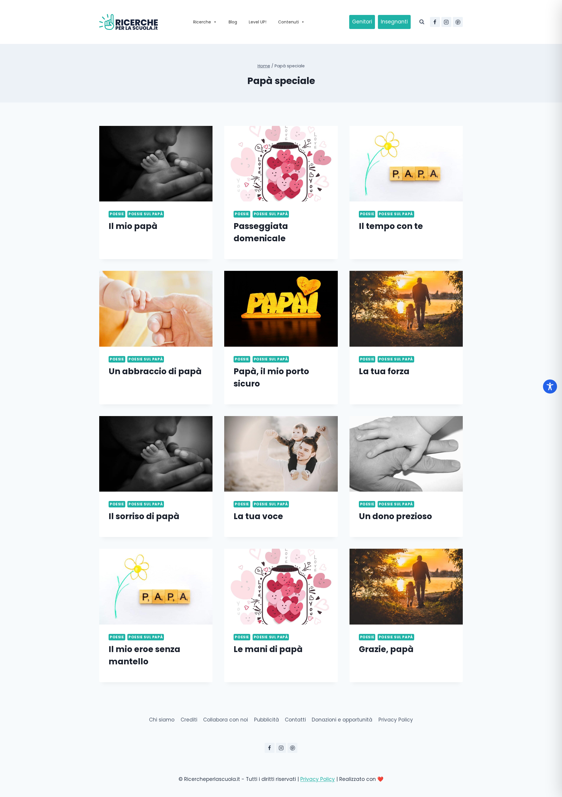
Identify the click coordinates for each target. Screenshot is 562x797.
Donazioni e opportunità (342, 719)
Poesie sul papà (145, 214)
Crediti (189, 719)
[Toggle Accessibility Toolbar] (550, 386)
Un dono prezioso (395, 516)
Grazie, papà (386, 649)
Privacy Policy (395, 719)
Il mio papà (133, 226)
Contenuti (288, 22)
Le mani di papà (268, 649)
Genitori (362, 21)
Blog (233, 22)
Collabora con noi (225, 719)
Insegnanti (394, 21)
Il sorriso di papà (144, 516)
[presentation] (156, 163)
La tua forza (384, 371)
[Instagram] (446, 22)
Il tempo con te (391, 226)
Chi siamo (161, 719)
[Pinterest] (458, 22)
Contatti (295, 719)
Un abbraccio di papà (155, 371)
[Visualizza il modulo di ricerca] (422, 22)
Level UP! (257, 22)
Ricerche (202, 22)
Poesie (117, 214)
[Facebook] (435, 22)
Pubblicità (266, 719)
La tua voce (258, 516)
